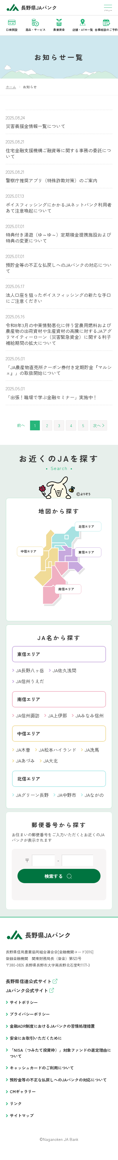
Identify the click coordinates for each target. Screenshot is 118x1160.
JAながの (94, 794)
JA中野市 (66, 794)
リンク (16, 1103)
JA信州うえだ (30, 681)
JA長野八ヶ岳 (30, 670)
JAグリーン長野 (32, 794)
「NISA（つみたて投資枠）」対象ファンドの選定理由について (60, 1053)
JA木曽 (23, 749)
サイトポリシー (24, 1002)
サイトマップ (22, 1115)
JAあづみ (25, 760)
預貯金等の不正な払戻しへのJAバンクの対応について (58, 1080)
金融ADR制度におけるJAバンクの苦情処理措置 (52, 1026)
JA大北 (51, 760)
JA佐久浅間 (64, 670)
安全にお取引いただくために (36, 1038)
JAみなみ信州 (90, 715)
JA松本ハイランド (57, 749)
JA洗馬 (92, 749)
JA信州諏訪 (28, 715)
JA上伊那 (57, 715)
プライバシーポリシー (30, 1014)
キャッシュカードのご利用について (42, 1068)
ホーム (11, 86)
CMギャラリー (23, 1091)
